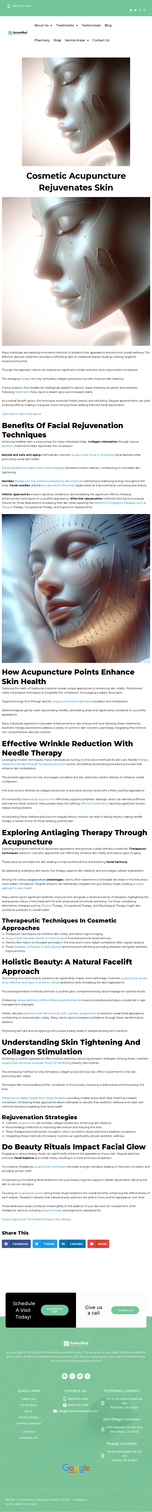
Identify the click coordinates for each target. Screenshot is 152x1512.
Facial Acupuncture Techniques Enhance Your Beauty (36, 1219)
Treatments (65, 25)
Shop (57, 40)
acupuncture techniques (50, 1166)
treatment (22, 392)
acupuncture (36, 879)
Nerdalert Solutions (23, 1504)
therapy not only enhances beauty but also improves (49, 481)
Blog (108, 25)
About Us (41, 25)
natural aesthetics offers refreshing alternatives (47, 1000)
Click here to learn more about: (22, 414)
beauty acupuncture (42, 799)
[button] (16, 1244)
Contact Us (101, 40)
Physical (46, 905)
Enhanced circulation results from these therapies (34, 1098)
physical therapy (52, 1210)
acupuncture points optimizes (72, 701)
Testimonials (91, 25)
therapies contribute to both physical (38, 946)
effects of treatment (94, 803)
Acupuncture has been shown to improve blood (36, 938)
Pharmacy (42, 40)
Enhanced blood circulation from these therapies (33, 468)
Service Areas (75, 40)
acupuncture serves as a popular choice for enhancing (37, 1063)
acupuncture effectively (59, 485)
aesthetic (8, 446)
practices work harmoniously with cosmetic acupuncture (59, 1013)
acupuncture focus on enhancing (93, 455)
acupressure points (31, 1193)
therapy (25, 378)
